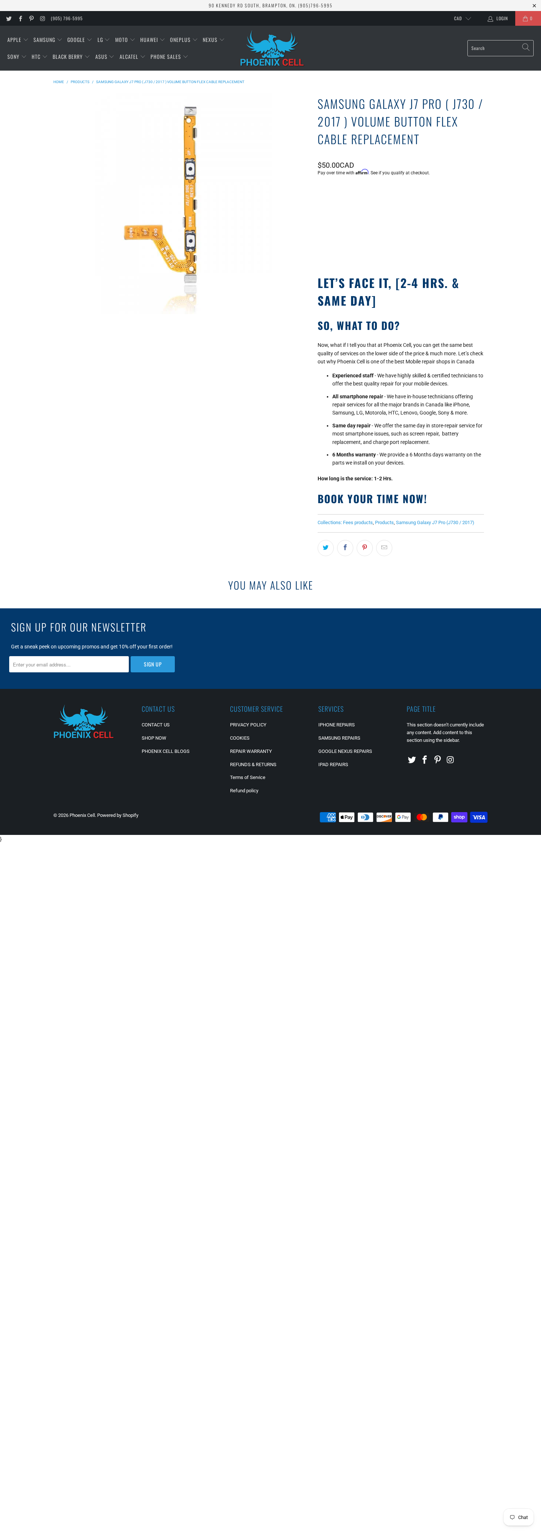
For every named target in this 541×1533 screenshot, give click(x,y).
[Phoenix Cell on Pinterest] (31, 18)
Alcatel (130, 56)
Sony (14, 56)
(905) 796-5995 (67, 18)
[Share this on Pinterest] (365, 548)
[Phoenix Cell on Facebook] (20, 18)
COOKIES (240, 738)
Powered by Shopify (117, 815)
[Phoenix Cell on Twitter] (9, 18)
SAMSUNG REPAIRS (339, 738)
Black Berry (68, 56)
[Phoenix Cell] (272, 48)
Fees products (358, 522)
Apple (15, 39)
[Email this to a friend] (384, 548)
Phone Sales (167, 56)
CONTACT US (156, 725)
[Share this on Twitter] (326, 548)
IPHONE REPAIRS (336, 725)
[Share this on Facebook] (345, 548)
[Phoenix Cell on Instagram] (42, 18)
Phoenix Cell (82, 815)
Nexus (211, 39)
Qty (321, 192)
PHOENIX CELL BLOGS (166, 751)
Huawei (149, 39)
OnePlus (181, 39)
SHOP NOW (154, 738)
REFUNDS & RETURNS (253, 764)
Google (76, 39)
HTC (37, 56)
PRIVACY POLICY (248, 725)
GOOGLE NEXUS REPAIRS (345, 751)
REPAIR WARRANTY (251, 751)
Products (384, 522)
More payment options (441, 245)
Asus (102, 56)
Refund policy (244, 790)
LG (101, 39)
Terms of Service (247, 777)
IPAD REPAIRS (333, 764)
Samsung (45, 39)
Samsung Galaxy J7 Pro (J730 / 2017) (435, 522)
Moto (122, 39)
